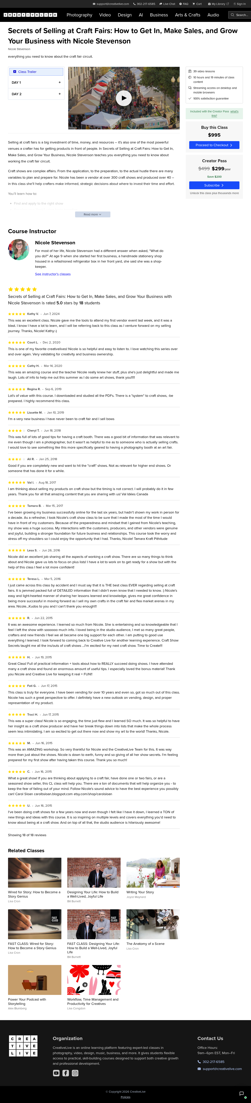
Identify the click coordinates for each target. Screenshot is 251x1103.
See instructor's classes (53, 273)
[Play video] (124, 98)
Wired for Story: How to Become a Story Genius (34, 894)
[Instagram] (75, 1073)
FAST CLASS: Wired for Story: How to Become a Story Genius (32, 945)
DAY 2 (17, 93)
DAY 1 (16, 82)
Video (105, 15)
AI (141, 15)
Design (125, 15)
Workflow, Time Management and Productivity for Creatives (92, 1001)
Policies (125, 1097)
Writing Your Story (140, 892)
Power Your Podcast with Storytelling (27, 1001)
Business (159, 15)
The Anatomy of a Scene (145, 943)
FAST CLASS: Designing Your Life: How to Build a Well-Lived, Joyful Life (93, 947)
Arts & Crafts (187, 15)
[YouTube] (56, 1073)
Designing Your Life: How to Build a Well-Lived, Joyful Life (92, 894)
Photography (79, 15)
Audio (213, 15)
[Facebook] (65, 1073)
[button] (241, 1093)
